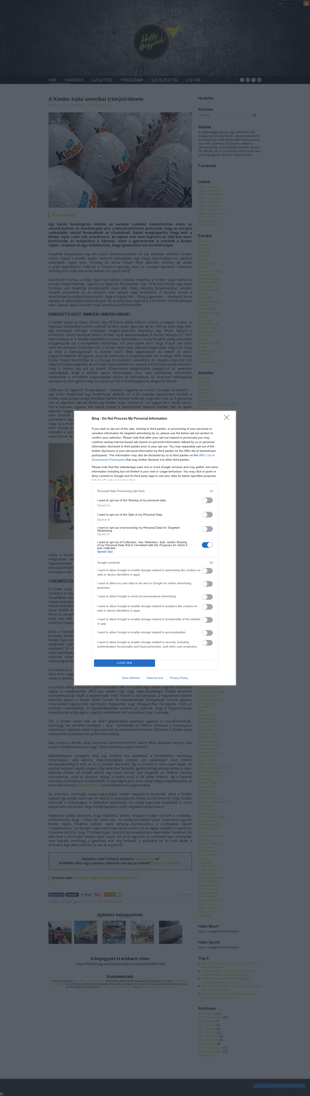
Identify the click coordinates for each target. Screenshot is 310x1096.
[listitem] (155, 491)
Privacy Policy (179, 678)
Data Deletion (131, 678)
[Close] (228, 419)
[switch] (207, 500)
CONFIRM (124, 663)
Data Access (155, 678)
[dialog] (155, 548)
